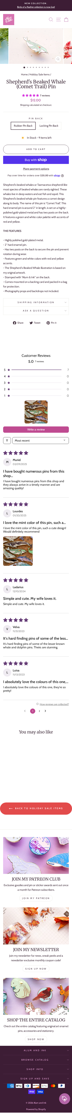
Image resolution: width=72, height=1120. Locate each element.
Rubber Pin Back (23, 125)
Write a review (36, 429)
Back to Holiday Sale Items (38, 808)
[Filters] (7, 440)
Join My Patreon (36, 898)
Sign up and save (35, 1078)
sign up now (36, 968)
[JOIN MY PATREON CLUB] (36, 855)
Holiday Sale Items (40, 74)
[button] (31, 95)
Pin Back (36, 118)
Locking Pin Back (49, 125)
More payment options (36, 168)
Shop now (36, 1039)
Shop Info (35, 1069)
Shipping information (36, 302)
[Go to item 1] (36, 411)
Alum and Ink (35, 1050)
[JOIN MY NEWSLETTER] (36, 925)
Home (24, 74)
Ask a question (36, 310)
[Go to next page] (46, 711)
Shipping (24, 105)
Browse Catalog (35, 1060)
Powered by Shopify (36, 1109)
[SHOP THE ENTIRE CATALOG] (36, 996)
